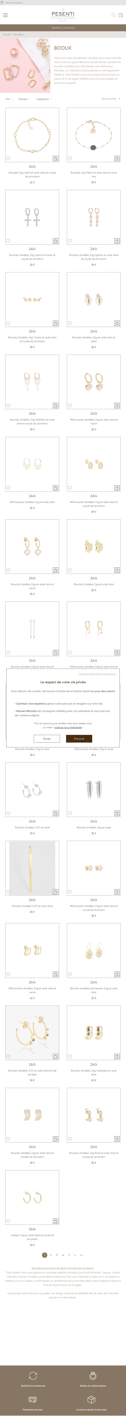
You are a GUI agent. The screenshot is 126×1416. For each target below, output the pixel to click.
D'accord (79, 738)
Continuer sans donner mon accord (97, 674)
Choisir (47, 738)
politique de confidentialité (68, 727)
